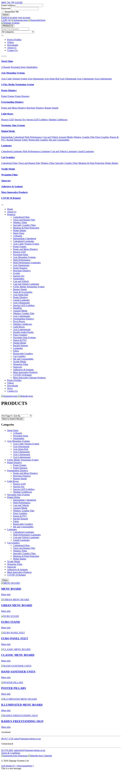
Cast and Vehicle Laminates (64, 151)
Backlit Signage (14, 140)
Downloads (12, 45)
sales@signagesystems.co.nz (27, 738)
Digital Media (8, 131)
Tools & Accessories (22, 292)
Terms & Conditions (10, 753)
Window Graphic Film (84, 137)
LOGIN (18, 2)
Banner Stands (51, 108)
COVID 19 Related (11, 198)
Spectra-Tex (20, 119)
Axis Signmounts (36, 78)
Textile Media (8, 169)
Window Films (48, 163)
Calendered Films (9, 163)
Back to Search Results (12, 419)
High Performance (33, 137)
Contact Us (12, 50)
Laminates (6, 145)
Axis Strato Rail (51, 78)
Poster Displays (9, 90)
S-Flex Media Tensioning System (17, 84)
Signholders (31, 67)
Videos (10, 42)
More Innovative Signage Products (29, 377)
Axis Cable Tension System (14, 78)
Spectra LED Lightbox (37, 119)
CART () (6, 20)
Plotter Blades (111, 163)
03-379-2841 (7, 750)
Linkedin (47, 755)
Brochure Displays (35, 108)
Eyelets (16, 273)
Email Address (8, 5)
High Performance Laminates (36, 151)
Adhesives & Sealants (12, 186)
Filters (5, 580)
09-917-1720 (7, 738)
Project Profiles (14, 39)
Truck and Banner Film (29, 163)
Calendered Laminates (11, 151)
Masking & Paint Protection (91, 163)
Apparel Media (66, 137)
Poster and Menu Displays (13, 108)
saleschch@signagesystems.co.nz (29, 750)
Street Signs (7, 61)
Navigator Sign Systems (13, 125)
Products (11, 214)
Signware (6, 180)
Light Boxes (7, 114)
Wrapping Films (9, 174)
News (10, 388)
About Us (11, 47)
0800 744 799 (7, 2)
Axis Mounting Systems (13, 73)
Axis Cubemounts (85, 78)
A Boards (5, 67)
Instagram (23, 755)
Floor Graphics (102, 137)
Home (10, 209)
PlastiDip (17, 308)
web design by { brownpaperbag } (17, 765)
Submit (5, 15)
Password (5, 8)
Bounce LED (7, 119)
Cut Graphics (8, 157)
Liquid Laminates (86, 151)
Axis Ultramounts (68, 78)
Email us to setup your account (15, 17)
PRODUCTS (7, 26)
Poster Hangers (22, 96)
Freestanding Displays (12, 102)
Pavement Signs (18, 67)
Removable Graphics (38, 140)
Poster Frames (7, 96)
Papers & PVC (20, 340)
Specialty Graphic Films (66, 163)
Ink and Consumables (59, 140)
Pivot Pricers (19, 321)
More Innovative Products (14, 192)
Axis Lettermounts (103, 78)
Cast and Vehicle (51, 137)
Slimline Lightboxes (58, 119)
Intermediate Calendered (12, 137)
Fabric (25, 140)
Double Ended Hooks (23, 332)
